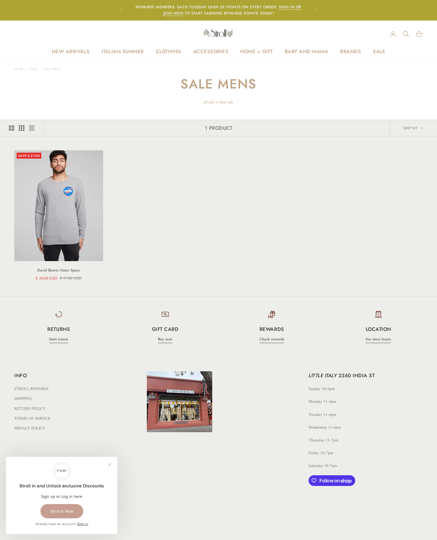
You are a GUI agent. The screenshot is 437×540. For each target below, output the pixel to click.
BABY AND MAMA (306, 51)
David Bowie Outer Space (58, 270)
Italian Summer (123, 51)
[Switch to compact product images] (31, 128)
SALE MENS (52, 69)
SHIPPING (23, 398)
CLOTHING (168, 51)
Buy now (165, 339)
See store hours (378, 339)
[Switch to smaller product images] (21, 128)
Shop (33, 69)
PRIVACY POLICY (29, 428)
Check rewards (272, 339)
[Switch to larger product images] (11, 128)
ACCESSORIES (211, 51)
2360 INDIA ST (357, 375)
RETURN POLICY (29, 409)
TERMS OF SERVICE (32, 418)
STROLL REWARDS (31, 389)
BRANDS (350, 51)
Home (18, 69)
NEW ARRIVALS (71, 51)
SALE (379, 51)
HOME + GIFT (256, 51)
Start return (58, 339)
